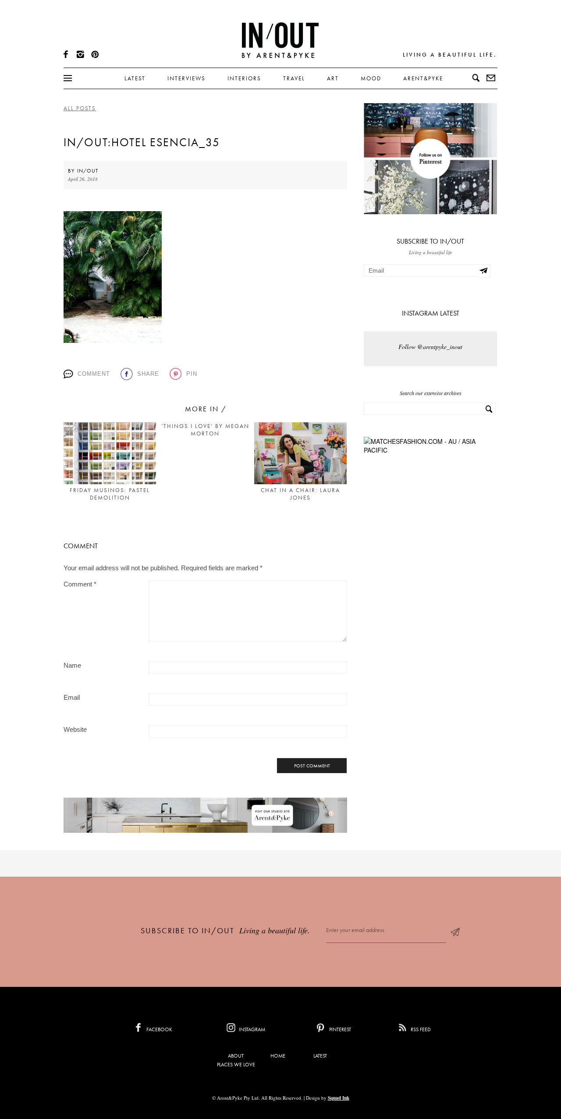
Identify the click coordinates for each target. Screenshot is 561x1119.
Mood (371, 78)
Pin (191, 374)
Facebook (158, 1029)
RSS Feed (420, 1029)
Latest (135, 78)
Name (72, 665)
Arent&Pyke (423, 78)
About (236, 1055)
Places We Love (236, 1064)
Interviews (186, 78)
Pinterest (339, 1029)
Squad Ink (338, 1097)
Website (75, 729)
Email (72, 697)
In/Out (87, 170)
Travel (294, 78)
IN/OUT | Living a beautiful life (280, 40)
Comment (94, 374)
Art (333, 78)
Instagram (251, 1029)
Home (277, 1055)
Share (148, 374)
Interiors (244, 78)
